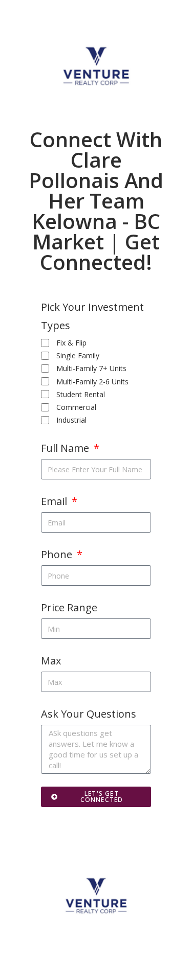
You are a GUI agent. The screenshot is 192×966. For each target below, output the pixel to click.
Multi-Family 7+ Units (91, 368)
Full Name (66, 448)
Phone (58, 554)
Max (51, 661)
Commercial (76, 407)
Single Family (77, 355)
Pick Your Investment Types (92, 316)
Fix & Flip (71, 343)
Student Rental (80, 394)
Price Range (69, 607)
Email (55, 501)
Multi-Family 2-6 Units (92, 381)
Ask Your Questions (88, 714)
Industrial (71, 420)
